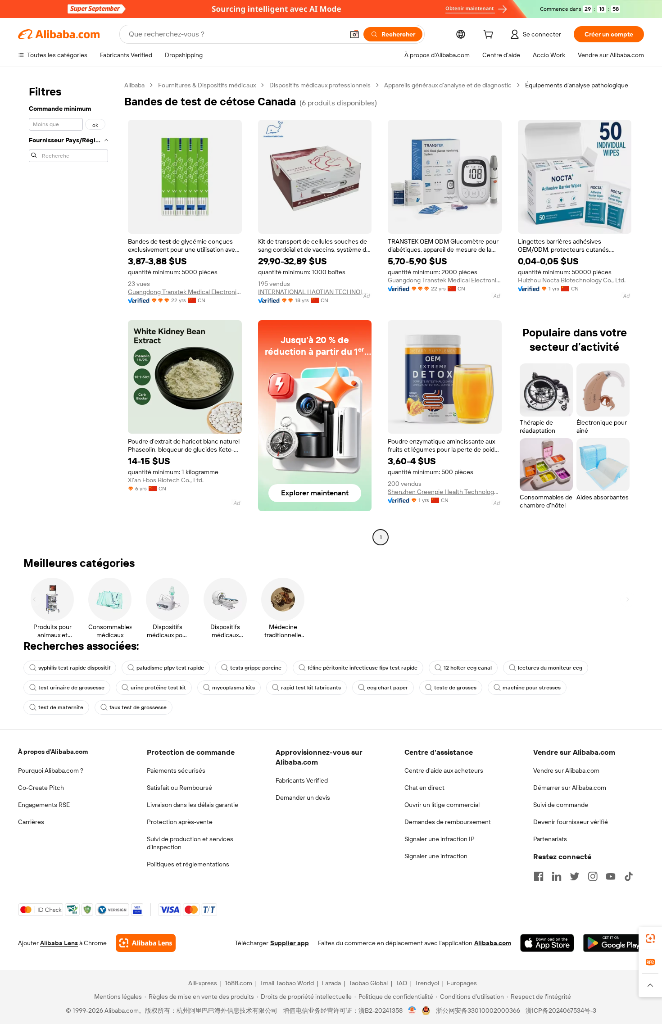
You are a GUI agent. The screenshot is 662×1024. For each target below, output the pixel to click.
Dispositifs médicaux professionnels (320, 85)
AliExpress (202, 983)
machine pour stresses (532, 687)
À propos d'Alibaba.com (53, 751)
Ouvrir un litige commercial (442, 804)
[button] (354, 34)
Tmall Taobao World (287, 983)
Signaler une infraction (435, 856)
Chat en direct (424, 787)
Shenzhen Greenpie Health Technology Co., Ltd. (445, 491)
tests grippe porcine (255, 668)
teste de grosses (455, 687)
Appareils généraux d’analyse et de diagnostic (448, 85)
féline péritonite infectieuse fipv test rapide (362, 668)
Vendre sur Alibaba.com (566, 770)
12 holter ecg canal (468, 668)
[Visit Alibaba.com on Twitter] (574, 876)
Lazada (331, 983)
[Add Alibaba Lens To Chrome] (146, 943)
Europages (462, 983)
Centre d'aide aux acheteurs (443, 770)
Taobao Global (368, 983)
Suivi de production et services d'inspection (190, 843)
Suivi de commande (560, 804)
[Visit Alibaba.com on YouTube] (610, 876)
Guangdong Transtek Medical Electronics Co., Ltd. (185, 291)
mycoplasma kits (233, 687)
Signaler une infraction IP (439, 839)
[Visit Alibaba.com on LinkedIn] (556, 876)
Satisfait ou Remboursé (179, 787)
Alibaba (134, 85)
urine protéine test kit (158, 687)
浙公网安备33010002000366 (478, 1010)
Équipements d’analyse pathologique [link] (576, 85)
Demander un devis (303, 797)
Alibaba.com (492, 943)
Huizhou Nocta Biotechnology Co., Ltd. (572, 280)
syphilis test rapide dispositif (74, 668)
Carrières (31, 821)
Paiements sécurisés (176, 770)
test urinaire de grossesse (71, 687)
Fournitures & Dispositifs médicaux (207, 85)
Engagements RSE (44, 804)
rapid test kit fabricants (311, 687)
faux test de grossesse (138, 707)
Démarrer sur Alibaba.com (569, 787)
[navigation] (68, 312)
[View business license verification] (412, 1010)
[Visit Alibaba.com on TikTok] (628, 876)
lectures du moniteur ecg (550, 668)
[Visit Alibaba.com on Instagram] (592, 876)
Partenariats (550, 839)
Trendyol (427, 983)
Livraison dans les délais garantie (192, 804)
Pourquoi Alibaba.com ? (50, 770)
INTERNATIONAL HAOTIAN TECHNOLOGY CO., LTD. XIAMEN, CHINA (315, 291)
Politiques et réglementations (188, 864)
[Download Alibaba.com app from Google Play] (613, 943)
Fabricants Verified (302, 780)
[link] (650, 938)
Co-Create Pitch (41, 787)
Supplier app (289, 943)
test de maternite (60, 707)
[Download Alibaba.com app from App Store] (547, 943)
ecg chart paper (387, 687)
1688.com (238, 983)
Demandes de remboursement (447, 821)
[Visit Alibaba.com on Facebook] (538, 876)
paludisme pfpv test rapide (170, 668)
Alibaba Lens (59, 943)
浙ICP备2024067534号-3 (561, 1010)
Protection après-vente (180, 821)
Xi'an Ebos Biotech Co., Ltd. (166, 480)
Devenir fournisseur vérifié (570, 821)
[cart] (490, 35)
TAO (401, 983)
